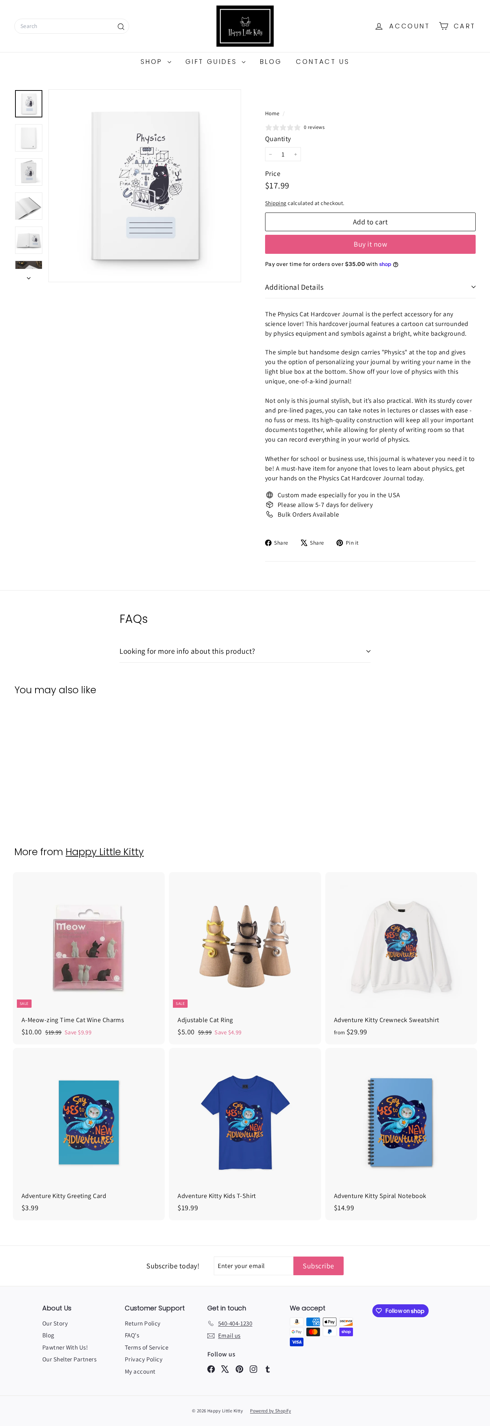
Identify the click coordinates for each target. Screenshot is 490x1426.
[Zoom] (145, 186)
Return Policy (143, 1323)
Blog (271, 61)
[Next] (28, 275)
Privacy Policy (143, 1359)
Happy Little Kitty (105, 851)
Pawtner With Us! (65, 1347)
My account (140, 1371)
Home (273, 113)
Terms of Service (146, 1347)
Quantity (278, 138)
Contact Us (322, 61)
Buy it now (370, 244)
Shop (153, 61)
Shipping (276, 202)
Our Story (55, 1323)
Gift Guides (212, 61)
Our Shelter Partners (69, 1359)
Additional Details (294, 287)
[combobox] (71, 26)
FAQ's (132, 1335)
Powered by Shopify (270, 1411)
